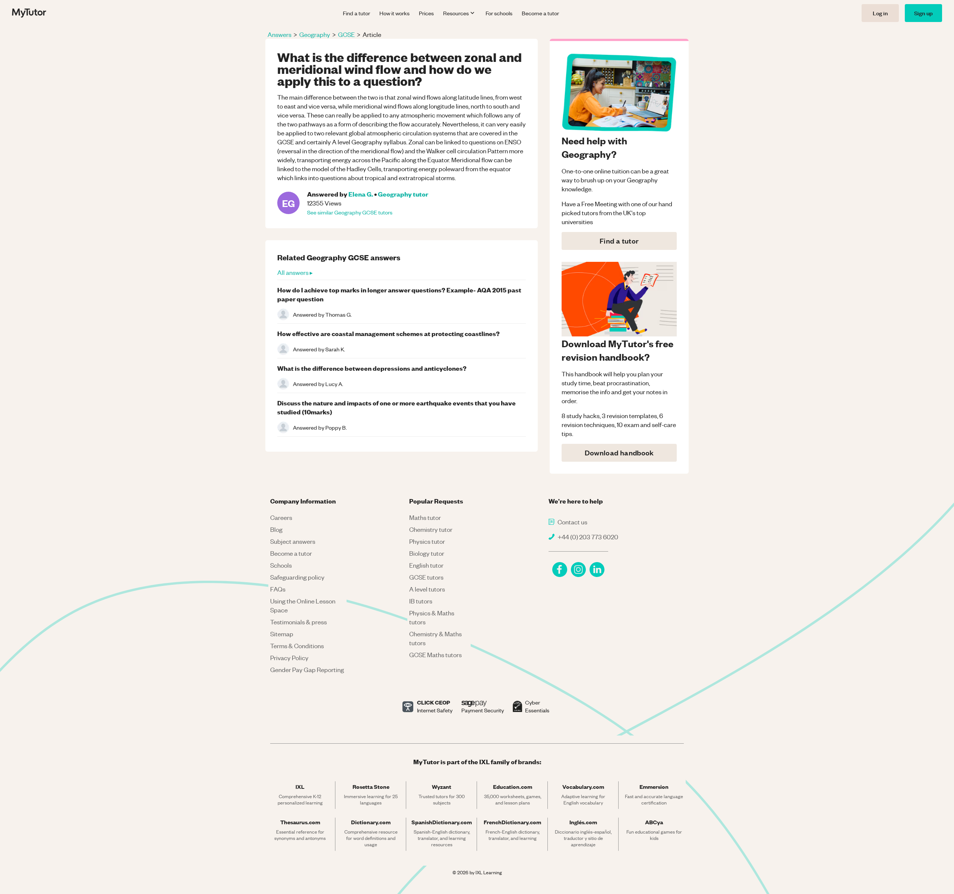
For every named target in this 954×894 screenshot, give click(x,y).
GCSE (346, 34)
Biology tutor (426, 553)
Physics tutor (427, 541)
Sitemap (281, 634)
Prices (426, 13)
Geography (314, 34)
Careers (281, 517)
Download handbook (619, 452)
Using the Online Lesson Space (302, 605)
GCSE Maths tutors (435, 654)
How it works (394, 13)
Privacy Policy (289, 657)
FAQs (277, 589)
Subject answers (292, 541)
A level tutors (427, 589)
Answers (279, 34)
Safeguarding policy (297, 577)
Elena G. (360, 193)
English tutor (426, 565)
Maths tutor (425, 517)
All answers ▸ (295, 272)
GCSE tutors (426, 577)
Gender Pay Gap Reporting (307, 669)
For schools (499, 13)
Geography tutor (403, 193)
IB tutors (420, 601)
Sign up (923, 13)
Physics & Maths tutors (431, 617)
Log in (880, 13)
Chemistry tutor (430, 529)
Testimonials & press (298, 622)
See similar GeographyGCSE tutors (349, 212)
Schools (281, 565)
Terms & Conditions (297, 646)
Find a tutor (356, 13)
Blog (276, 529)
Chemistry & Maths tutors (435, 638)
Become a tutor (540, 13)
